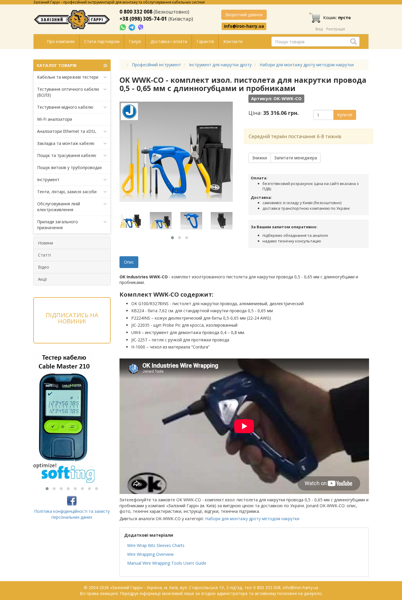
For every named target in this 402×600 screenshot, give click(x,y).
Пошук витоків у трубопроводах (69, 167)
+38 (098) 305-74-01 (143, 18)
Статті (44, 255)
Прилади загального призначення (57, 224)
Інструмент (48, 179)
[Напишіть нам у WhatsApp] (123, 27)
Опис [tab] (129, 262)
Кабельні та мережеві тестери (67, 77)
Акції (42, 279)
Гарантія (205, 41)
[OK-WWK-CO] (134, 221)
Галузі (135, 41)
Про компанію (61, 41)
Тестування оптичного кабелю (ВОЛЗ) (68, 92)
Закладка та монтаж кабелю (65, 143)
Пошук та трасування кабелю (66, 155)
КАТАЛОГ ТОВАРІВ (57, 65)
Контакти (232, 41)
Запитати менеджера (295, 158)
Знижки (259, 158)
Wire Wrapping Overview (150, 554)
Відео (43, 267)
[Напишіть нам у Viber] (141, 27)
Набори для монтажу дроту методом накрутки (252, 518)
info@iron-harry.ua (244, 26)
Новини (45, 243)
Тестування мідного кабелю (65, 107)
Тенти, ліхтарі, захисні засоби (67, 191)
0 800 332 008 (135, 11)
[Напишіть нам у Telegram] (132, 27)
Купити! (344, 115)
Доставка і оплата (168, 41)
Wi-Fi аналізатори (54, 119)
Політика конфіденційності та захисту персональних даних (72, 514)
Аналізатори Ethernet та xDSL (66, 131)
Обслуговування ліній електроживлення (58, 206)
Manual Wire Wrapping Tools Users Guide (166, 563)
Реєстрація (335, 29)
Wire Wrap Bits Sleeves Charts (156, 545)
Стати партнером (101, 41)
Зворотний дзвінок (244, 14)
